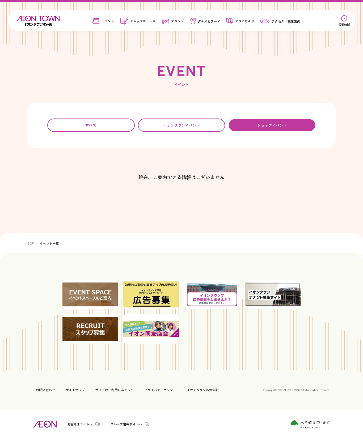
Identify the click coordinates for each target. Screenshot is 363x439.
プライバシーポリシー (160, 389)
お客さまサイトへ (80, 424)
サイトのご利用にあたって (114, 389)
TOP (30, 243)
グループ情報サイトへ (126, 424)
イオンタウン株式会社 (203, 389)
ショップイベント (272, 125)
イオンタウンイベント (181, 125)
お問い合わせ (45, 389)
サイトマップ (75, 389)
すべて (90, 125)
